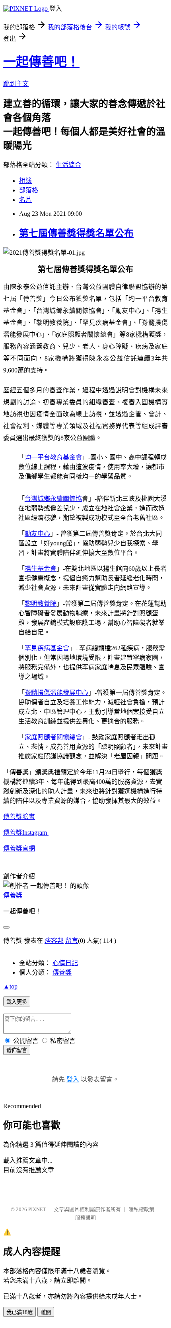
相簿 (25, 180)
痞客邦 (54, 940)
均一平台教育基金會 (53, 457)
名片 (25, 199)
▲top (10, 986)
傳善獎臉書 (19, 816)
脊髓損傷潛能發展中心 (56, 692)
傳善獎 (12, 848)
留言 (71, 940)
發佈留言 (16, 1050)
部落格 (28, 190)
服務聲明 (85, 1218)
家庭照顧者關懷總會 (53, 737)
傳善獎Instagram (26, 832)
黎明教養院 (40, 603)
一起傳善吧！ (41, 61)
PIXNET (37, 1209)
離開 (46, 1312)
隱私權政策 (141, 1209)
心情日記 (65, 963)
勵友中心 (37, 533)
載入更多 (16, 1002)
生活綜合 (68, 164)
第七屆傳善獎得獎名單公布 (76, 233)
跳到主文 (16, 83)
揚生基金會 (40, 568)
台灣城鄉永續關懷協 (53, 498)
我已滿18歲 (19, 1312)
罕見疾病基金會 (47, 648)
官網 (28, 848)
